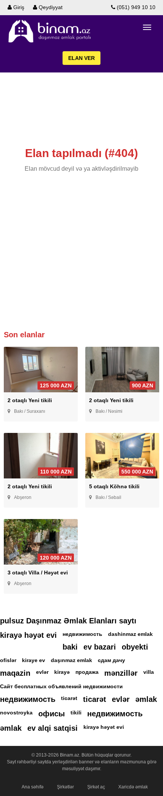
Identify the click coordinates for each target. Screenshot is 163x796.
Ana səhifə (33, 787)
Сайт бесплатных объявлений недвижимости (61, 686)
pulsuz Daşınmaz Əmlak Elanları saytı (68, 621)
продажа (87, 672)
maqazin (15, 673)
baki (70, 647)
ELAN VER (81, 58)
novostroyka (16, 712)
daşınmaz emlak (71, 660)
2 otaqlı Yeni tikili (30, 400)
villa (148, 672)
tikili (76, 712)
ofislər (8, 660)
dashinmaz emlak (130, 634)
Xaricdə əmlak (133, 787)
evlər (42, 672)
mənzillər (121, 673)
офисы (51, 713)
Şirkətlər (65, 787)
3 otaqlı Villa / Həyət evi (38, 572)
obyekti (135, 647)
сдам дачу (111, 660)
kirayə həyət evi (28, 635)
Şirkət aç (96, 787)
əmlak (146, 699)
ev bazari (99, 647)
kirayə (62, 672)
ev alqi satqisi (52, 728)
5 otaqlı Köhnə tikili (114, 486)
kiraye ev (33, 660)
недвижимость (82, 634)
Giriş (18, 7)
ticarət (69, 698)
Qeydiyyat (50, 7)
